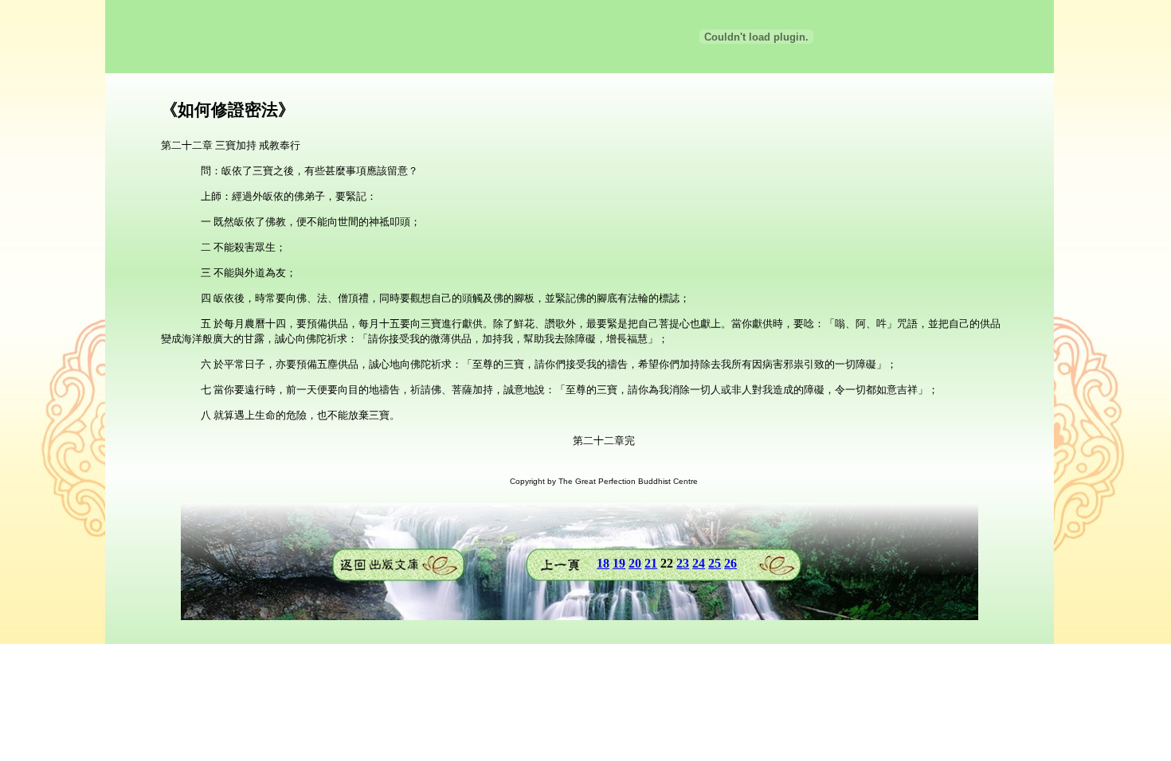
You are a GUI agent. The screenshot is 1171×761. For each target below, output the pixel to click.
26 (730, 563)
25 (714, 563)
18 (603, 563)
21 (650, 563)
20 (635, 563)
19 (619, 563)
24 (698, 563)
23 (682, 563)
